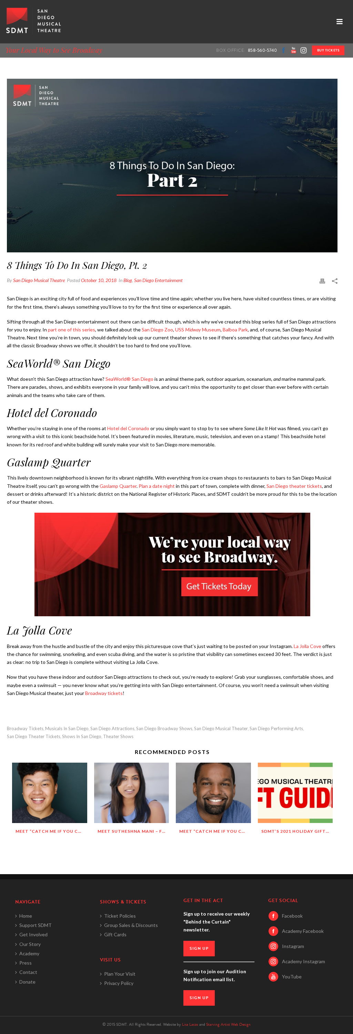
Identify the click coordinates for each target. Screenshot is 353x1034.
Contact (28, 972)
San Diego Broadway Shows (164, 728)
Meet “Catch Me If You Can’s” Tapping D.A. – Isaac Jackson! (215, 831)
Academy (29, 953)
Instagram (293, 946)
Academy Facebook (303, 931)
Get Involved (33, 934)
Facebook (292, 916)
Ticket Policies (120, 916)
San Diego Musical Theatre (39, 280)
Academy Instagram (303, 961)
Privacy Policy (118, 983)
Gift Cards (115, 934)
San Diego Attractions (112, 728)
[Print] (322, 280)
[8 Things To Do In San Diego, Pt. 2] (172, 165)
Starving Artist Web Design (228, 1024)
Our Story (30, 944)
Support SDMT (35, 925)
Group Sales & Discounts (131, 925)
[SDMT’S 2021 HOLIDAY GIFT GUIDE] (295, 793)
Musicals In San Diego (67, 728)
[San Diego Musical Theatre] (32, 21)
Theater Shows (118, 736)
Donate (27, 982)
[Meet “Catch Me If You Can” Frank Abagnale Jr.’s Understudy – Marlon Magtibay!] (49, 793)
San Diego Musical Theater (221, 728)
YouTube (292, 976)
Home (25, 916)
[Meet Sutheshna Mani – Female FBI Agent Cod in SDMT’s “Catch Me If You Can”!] (131, 793)
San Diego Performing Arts (276, 728)
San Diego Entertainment (158, 280)
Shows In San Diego (81, 736)
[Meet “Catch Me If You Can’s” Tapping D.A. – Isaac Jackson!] (213, 793)
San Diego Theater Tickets (33, 736)
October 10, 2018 (99, 280)
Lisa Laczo (190, 1024)
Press (25, 963)
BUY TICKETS (328, 50)
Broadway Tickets (25, 728)
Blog (127, 280)
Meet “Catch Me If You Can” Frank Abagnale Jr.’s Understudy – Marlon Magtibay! (51, 831)
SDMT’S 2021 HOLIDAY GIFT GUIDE (297, 831)
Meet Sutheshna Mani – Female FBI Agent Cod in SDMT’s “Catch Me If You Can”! (133, 831)
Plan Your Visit (119, 974)
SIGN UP (199, 948)
